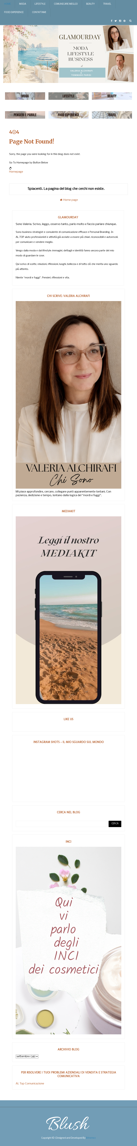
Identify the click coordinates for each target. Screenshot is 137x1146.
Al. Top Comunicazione (30, 1083)
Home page (70, 200)
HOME (7, 4)
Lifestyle (40, 4)
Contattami (39, 12)
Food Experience (14, 12)
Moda (22, 4)
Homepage (16, 171)
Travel (107, 4)
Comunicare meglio (66, 4)
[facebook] (111, 21)
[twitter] (116, 21)
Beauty (90, 4)
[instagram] (120, 21)
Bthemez (91, 1138)
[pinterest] (124, 21)
